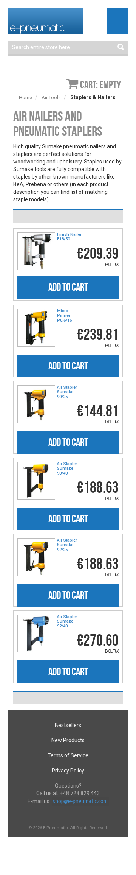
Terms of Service (68, 755)
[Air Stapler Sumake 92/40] (36, 633)
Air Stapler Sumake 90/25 (67, 392)
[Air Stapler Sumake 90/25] (36, 404)
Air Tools (51, 97)
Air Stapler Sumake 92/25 (67, 545)
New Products (68, 740)
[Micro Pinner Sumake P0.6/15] (36, 328)
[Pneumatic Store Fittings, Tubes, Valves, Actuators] (45, 20)
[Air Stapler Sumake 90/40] (36, 481)
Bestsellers (68, 725)
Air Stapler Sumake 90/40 (67, 468)
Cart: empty (100, 84)
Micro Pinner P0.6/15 (64, 315)
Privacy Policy (68, 771)
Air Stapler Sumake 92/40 (67, 621)
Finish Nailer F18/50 (69, 236)
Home (25, 97)
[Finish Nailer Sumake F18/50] (36, 251)
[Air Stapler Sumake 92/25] (36, 557)
